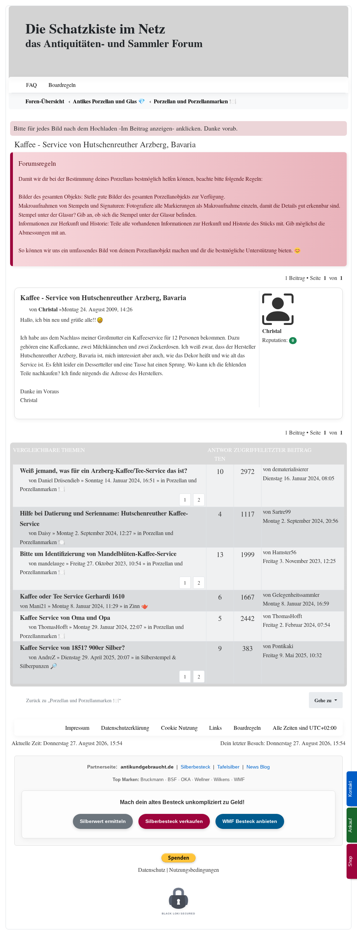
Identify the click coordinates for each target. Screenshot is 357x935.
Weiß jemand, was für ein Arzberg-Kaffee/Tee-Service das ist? (103, 470)
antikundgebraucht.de (147, 767)
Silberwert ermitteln (103, 821)
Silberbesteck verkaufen (174, 821)
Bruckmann (152, 779)
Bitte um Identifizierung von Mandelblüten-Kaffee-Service (98, 553)
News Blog (258, 767)
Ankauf (350, 825)
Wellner (202, 779)
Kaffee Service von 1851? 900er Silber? (72, 647)
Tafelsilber (228, 767)
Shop (350, 861)
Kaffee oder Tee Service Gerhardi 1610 (72, 596)
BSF (172, 779)
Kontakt (350, 789)
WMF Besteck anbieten (249, 821)
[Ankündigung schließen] (342, 126)
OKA (185, 779)
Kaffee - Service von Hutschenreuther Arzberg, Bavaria (105, 144)
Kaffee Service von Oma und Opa (65, 617)
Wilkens (222, 779)
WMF (239, 779)
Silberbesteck (195, 767)
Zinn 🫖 (138, 605)
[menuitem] (27, 84)
